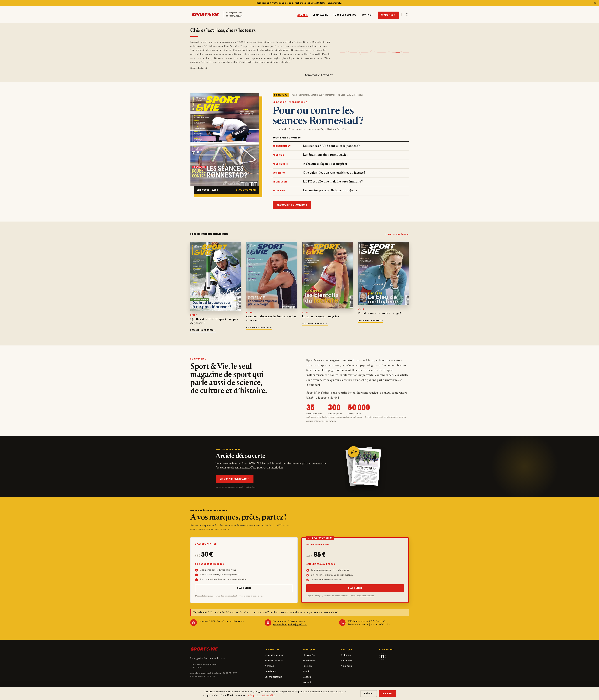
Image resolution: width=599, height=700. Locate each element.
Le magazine (320, 15)
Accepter (387, 693)
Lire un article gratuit (234, 479)
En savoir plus (335, 3)
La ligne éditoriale (273, 677)
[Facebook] (382, 656)
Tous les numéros (344, 15)
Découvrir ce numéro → (291, 205)
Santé (306, 671)
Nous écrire (346, 666)
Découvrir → (203, 330)
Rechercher (347, 660)
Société (307, 682)
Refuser (368, 693)
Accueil (302, 15)
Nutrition (307, 666)
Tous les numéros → (397, 234)
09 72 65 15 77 (377, 621)
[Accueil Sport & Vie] (204, 649)
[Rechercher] (405, 14)
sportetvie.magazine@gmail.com (290, 625)
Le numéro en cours (274, 655)
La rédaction (271, 671)
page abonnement (254, 596)
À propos (269, 666)
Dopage (307, 677)
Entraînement (309, 660)
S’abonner (388, 15)
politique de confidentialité (261, 695)
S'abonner (346, 655)
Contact (367, 15)
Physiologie (309, 655)
